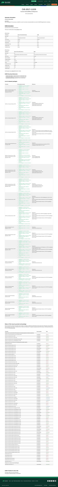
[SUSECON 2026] (33, 1)
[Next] (32, 13)
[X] (51, 481)
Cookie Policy (54, 485)
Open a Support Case (6, 485)
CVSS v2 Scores (7, 33)
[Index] (29, 13)
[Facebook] (49, 481)
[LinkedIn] (53, 481)
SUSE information (9, 25)
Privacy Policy (50, 485)
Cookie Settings (45, 485)
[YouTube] (48, 481)
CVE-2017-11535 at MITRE (9, 19)
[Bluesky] (55, 481)
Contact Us (48, 4)
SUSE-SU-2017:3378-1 (9, 75)
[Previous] (26, 13)
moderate (17, 29)
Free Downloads (54, 4)
